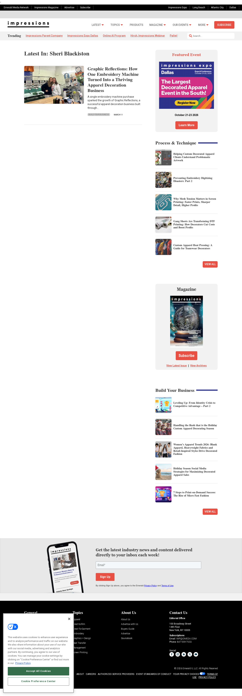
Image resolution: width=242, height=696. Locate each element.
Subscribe (85, 7)
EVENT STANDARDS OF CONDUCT (153, 674)
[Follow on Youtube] (196, 654)
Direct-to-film (79, 624)
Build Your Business (98, 115)
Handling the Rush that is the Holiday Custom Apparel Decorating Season (195, 426)
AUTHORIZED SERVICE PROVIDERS (116, 674)
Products (136, 25)
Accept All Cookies (38, 671)
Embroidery (78, 633)
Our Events (180, 25)
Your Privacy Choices (186, 674)
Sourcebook (126, 638)
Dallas (233, 7)
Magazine (156, 25)
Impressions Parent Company (44, 35)
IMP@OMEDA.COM (186, 638)
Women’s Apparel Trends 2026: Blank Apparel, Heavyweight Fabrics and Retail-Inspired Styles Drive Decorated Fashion (195, 449)
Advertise (69, 7)
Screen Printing (80, 652)
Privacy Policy (23, 663)
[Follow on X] (190, 654)
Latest (96, 25)
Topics (115, 25)
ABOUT (80, 674)
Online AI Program (114, 35)
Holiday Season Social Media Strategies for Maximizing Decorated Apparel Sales (194, 471)
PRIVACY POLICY (207, 677)
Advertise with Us (129, 624)
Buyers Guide (127, 629)
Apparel (76, 619)
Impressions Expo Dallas (82, 35)
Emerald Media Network (16, 7)
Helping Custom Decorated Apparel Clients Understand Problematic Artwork (193, 157)
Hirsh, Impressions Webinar (147, 35)
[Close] (69, 619)
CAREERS (91, 674)
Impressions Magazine (46, 7)
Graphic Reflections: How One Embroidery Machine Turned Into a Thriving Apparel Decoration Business (113, 79)
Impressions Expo (177, 7)
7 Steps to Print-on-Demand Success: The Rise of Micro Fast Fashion (194, 493)
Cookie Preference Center (38, 681)
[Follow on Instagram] (177, 654)
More (202, 25)
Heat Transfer (79, 643)
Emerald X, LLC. (190, 668)
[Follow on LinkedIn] (184, 654)
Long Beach (199, 7)
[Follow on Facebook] (171, 654)
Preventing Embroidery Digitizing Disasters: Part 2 (192, 179)
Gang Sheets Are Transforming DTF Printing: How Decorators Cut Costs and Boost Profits (194, 224)
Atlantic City (217, 7)
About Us (125, 619)
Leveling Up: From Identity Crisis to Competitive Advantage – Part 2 (194, 404)
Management (79, 648)
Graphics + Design (82, 638)
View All (210, 264)
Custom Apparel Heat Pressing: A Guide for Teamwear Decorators (192, 246)
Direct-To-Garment (81, 629)
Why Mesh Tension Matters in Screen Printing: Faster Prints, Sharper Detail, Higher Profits (194, 202)
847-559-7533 (184, 642)
